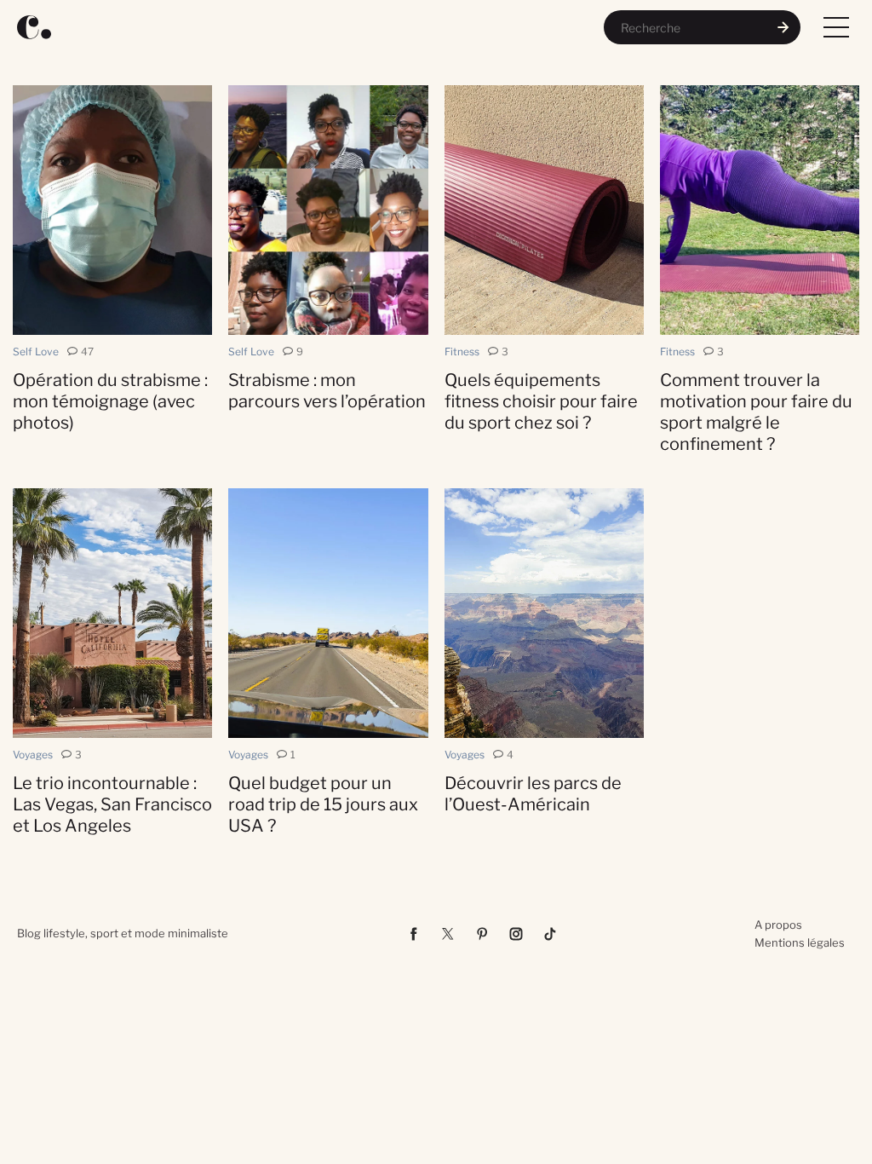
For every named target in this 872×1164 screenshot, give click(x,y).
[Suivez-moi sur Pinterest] (482, 934)
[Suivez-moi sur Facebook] (414, 934)
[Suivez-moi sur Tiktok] (550, 934)
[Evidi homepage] (34, 27)
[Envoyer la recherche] (783, 27)
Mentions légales (799, 942)
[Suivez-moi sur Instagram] (516, 934)
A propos (778, 924)
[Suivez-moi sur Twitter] (448, 934)
